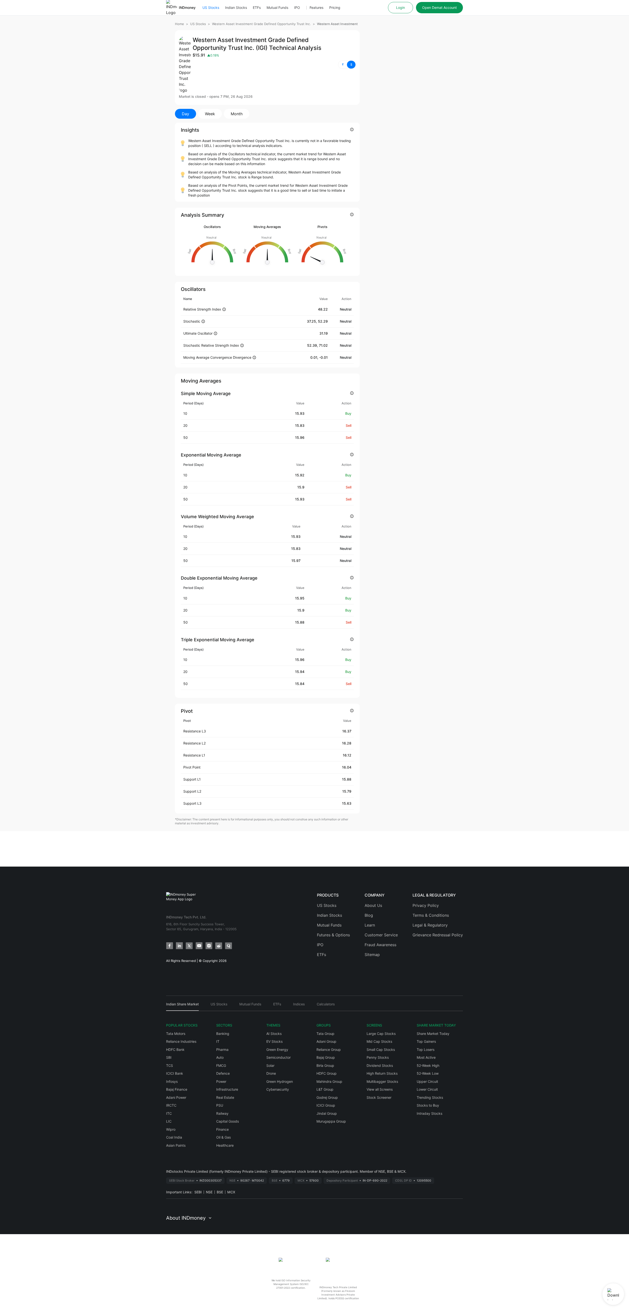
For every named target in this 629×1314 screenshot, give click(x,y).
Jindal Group (326, 1113)
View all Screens (380, 1089)
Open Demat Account (439, 7)
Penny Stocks (378, 1057)
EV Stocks (274, 1041)
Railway (222, 1113)
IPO (297, 7)
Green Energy (277, 1049)
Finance (222, 1129)
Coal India (174, 1137)
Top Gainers (426, 1041)
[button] (347, 64)
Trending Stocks (430, 1097)
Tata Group (325, 1033)
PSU (219, 1105)
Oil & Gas (223, 1137)
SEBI (198, 1192)
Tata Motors (175, 1033)
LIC (169, 1121)
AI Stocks (274, 1033)
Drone (271, 1073)
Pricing (334, 7)
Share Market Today (433, 1033)
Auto (220, 1057)
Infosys (172, 1081)
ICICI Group (325, 1105)
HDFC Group (326, 1073)
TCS (169, 1065)
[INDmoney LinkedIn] (179, 945)
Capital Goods (227, 1121)
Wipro (170, 1129)
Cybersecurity (277, 1089)
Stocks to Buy (428, 1105)
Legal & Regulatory (430, 925)
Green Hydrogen (279, 1081)
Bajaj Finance (176, 1089)
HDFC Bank (175, 1049)
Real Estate (225, 1097)
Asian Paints (176, 1145)
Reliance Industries (181, 1041)
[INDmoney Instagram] (208, 945)
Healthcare (225, 1145)
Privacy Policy (426, 905)
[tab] (182, 1006)
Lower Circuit (427, 1089)
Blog (369, 915)
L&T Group (324, 1089)
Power (221, 1081)
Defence (223, 1073)
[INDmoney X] (189, 945)
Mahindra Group (329, 1081)
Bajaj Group (325, 1057)
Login (400, 7)
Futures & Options (333, 934)
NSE (209, 1192)
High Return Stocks (382, 1073)
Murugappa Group (331, 1121)
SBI (169, 1057)
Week (210, 113)
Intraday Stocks (429, 1113)
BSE (220, 1192)
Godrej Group (327, 1097)
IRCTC (171, 1105)
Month (237, 113)
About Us (373, 905)
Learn (370, 925)
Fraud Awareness (380, 944)
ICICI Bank (174, 1073)
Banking (222, 1033)
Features (316, 7)
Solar (270, 1065)
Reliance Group (328, 1049)
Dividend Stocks (380, 1065)
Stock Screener (379, 1097)
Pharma (222, 1049)
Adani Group (326, 1041)
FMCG (221, 1065)
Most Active (426, 1057)
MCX (231, 1192)
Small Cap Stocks (381, 1049)
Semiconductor (278, 1057)
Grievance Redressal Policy (438, 934)
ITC (169, 1113)
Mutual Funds (277, 7)
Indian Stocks (236, 7)
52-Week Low (428, 1073)
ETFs (257, 7)
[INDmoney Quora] (228, 945)
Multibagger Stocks (382, 1081)
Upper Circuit (427, 1081)
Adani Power (176, 1097)
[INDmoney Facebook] (169, 945)
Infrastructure (227, 1089)
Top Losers (425, 1049)
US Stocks (210, 7)
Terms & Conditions (431, 915)
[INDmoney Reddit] (218, 945)
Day (185, 113)
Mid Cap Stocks (379, 1041)
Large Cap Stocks (381, 1033)
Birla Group (325, 1065)
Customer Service (381, 934)
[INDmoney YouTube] (199, 945)
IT (217, 1041)
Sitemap (372, 954)
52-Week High (428, 1065)
